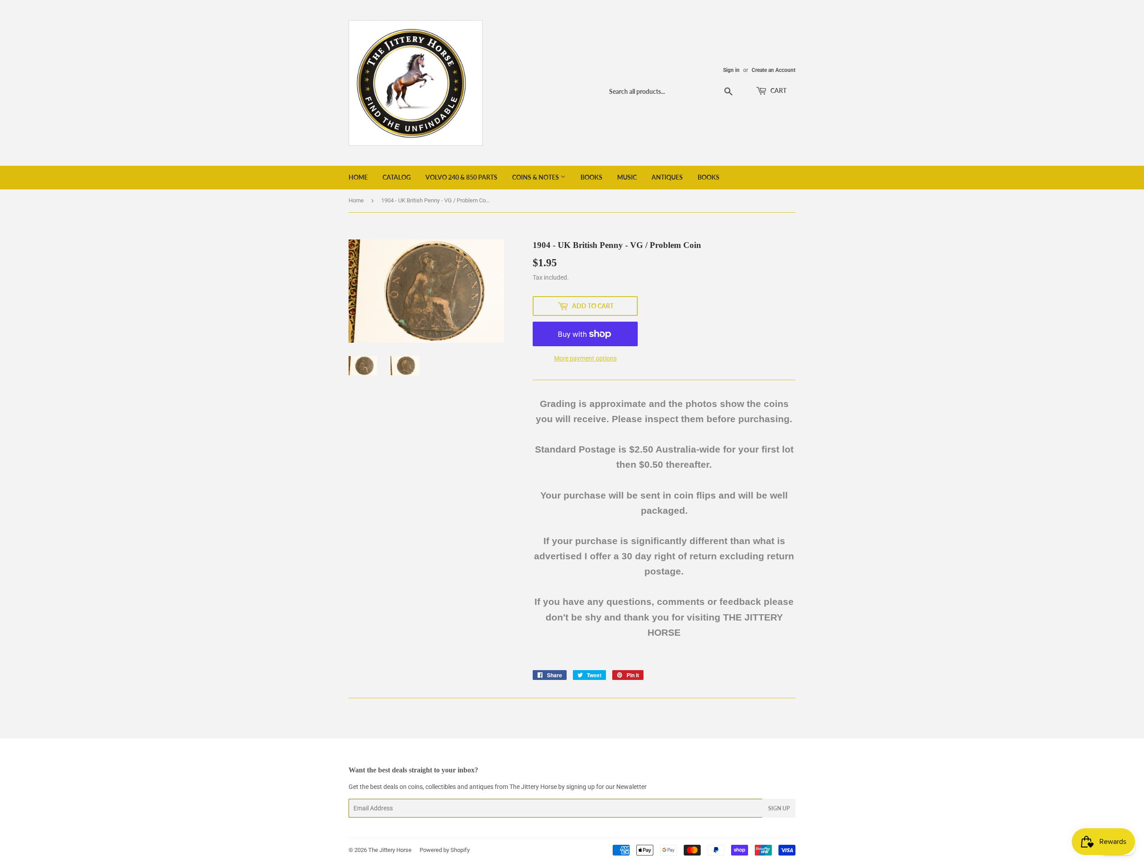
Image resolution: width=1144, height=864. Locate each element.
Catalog (397, 177)
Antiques (667, 177)
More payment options (585, 358)
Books (591, 177)
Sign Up (779, 808)
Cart (777, 90)
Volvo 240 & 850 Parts (461, 177)
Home (358, 177)
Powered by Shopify (445, 850)
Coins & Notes (536, 177)
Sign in (731, 70)
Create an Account (773, 70)
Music (627, 177)
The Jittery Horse (390, 850)
